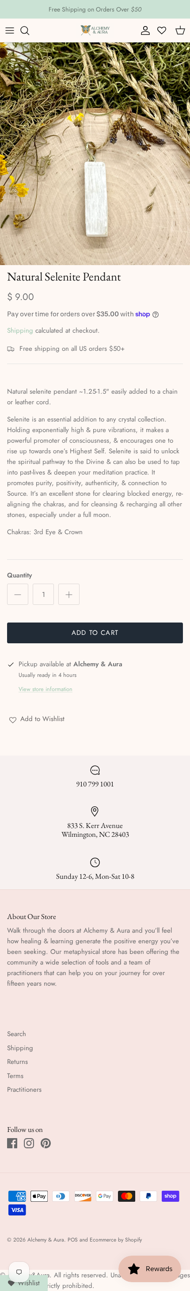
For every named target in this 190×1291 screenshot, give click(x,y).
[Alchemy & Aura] (95, 30)
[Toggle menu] (9, 30)
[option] (95, 153)
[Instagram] (29, 1143)
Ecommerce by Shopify (116, 1240)
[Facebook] (12, 1143)
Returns (17, 1062)
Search (16, 1034)
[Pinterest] (46, 1143)
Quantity (19, 575)
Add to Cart (95, 633)
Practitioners (24, 1089)
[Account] (143, 30)
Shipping (20, 330)
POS (73, 1240)
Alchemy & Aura (45, 1240)
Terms (15, 1076)
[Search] (29, 30)
